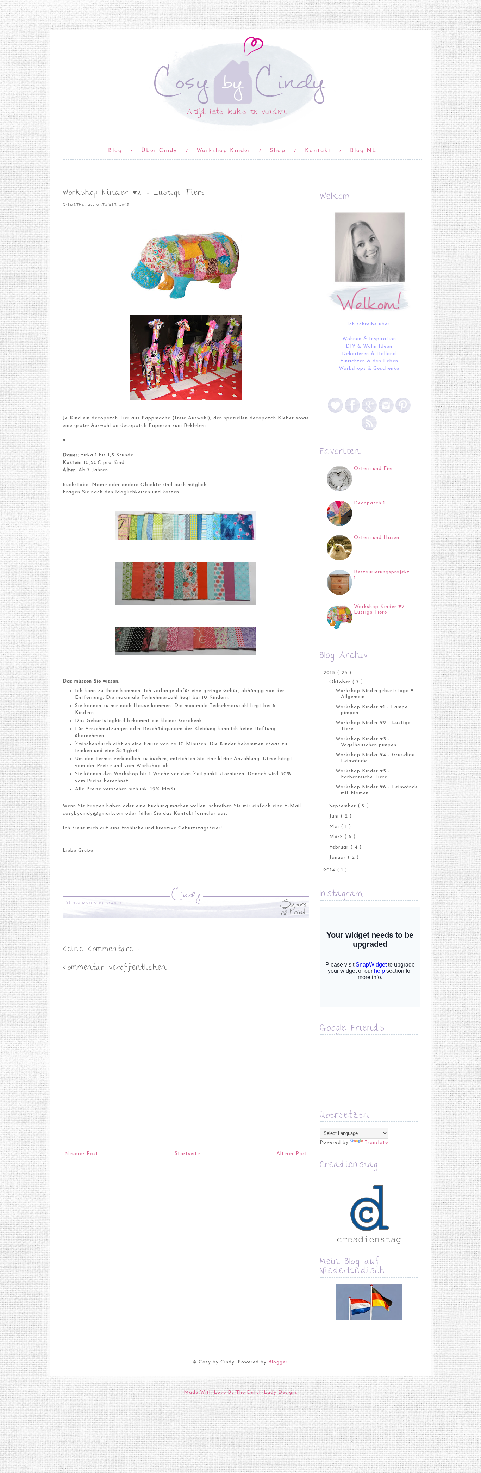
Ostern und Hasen (376, 537)
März (336, 836)
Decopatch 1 (369, 503)
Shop (278, 151)
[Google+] (369, 411)
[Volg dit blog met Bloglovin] (336, 411)
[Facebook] (352, 411)
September (343, 806)
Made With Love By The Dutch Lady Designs (241, 1392)
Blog (115, 151)
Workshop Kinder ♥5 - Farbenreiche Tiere (363, 774)
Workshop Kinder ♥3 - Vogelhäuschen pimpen (366, 742)
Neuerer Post (81, 1153)
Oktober (340, 682)
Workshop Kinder (223, 151)
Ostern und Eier (373, 468)
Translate (376, 1142)
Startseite (187, 1153)
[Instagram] (386, 411)
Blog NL (363, 151)
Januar (338, 857)
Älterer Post (291, 1153)
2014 (330, 870)
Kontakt (318, 151)
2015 (330, 673)
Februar (339, 847)
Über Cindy (159, 151)
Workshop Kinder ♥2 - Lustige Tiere (381, 609)
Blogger (277, 1362)
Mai (335, 826)
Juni (335, 816)
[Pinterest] (403, 411)
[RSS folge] (369, 429)
